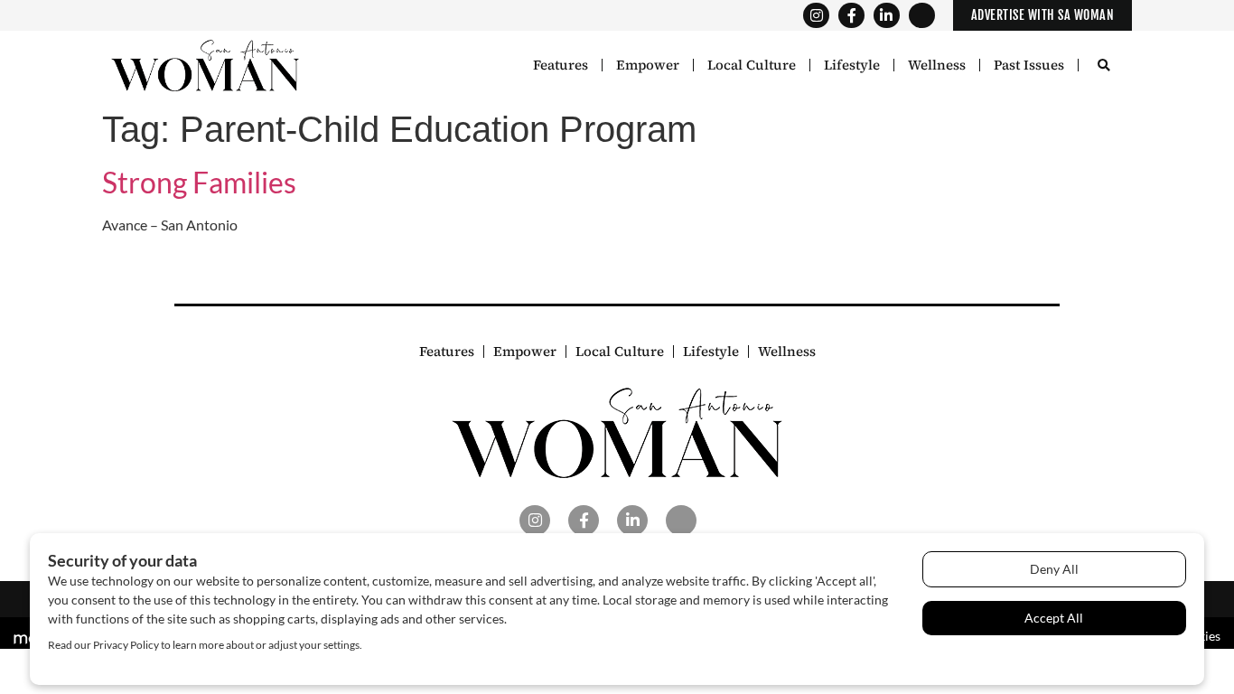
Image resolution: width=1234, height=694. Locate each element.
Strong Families (199, 182)
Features (560, 65)
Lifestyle (852, 65)
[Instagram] (816, 16)
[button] (1103, 66)
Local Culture (751, 65)
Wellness (937, 65)
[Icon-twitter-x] (922, 16)
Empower (647, 65)
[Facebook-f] (851, 16)
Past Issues (1029, 65)
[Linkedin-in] (887, 16)
